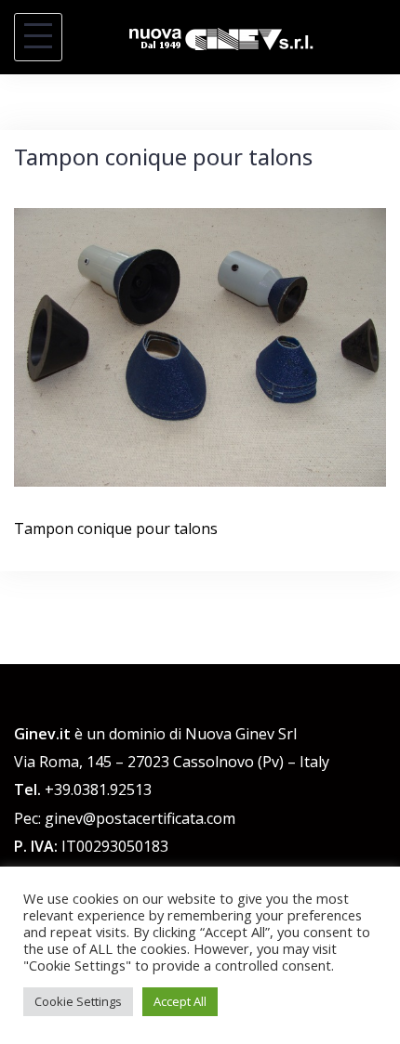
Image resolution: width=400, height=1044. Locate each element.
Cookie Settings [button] (78, 1001)
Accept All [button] (180, 1001)
